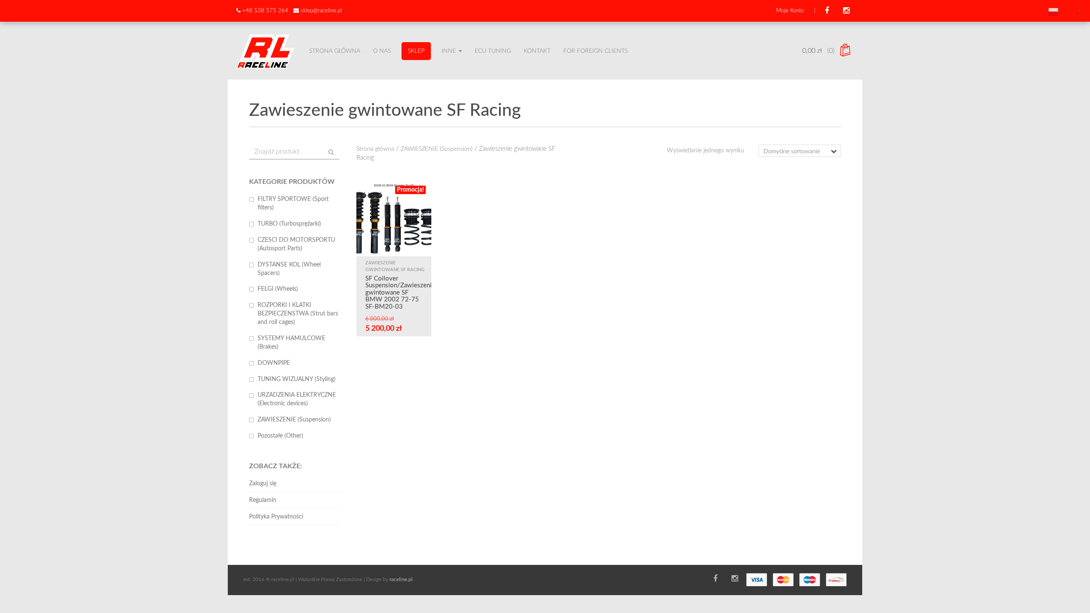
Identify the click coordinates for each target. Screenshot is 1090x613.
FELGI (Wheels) (278, 289)
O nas (382, 51)
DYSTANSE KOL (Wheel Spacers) (289, 269)
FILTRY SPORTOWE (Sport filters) (293, 203)
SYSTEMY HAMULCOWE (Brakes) (291, 342)
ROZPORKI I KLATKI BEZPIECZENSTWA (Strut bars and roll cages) (298, 313)
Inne (450, 51)
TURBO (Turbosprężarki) (289, 224)
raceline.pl (401, 579)
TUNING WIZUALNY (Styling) (297, 379)
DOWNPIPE (274, 363)
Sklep (416, 51)
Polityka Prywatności (276, 517)
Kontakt (537, 51)
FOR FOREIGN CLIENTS (595, 51)
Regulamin (262, 500)
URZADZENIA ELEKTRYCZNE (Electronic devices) (297, 399)
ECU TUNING (493, 51)
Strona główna (334, 51)
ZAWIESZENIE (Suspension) (437, 149)
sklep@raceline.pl (321, 11)
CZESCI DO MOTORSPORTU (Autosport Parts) (296, 244)
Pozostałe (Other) (280, 436)
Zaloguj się (262, 484)
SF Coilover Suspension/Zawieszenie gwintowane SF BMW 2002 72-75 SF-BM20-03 (400, 292)
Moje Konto (790, 11)
